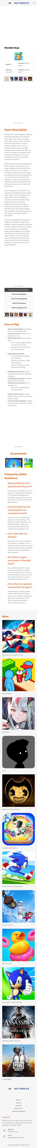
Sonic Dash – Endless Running (12, 1002)
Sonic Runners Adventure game (12, 886)
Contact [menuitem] (18, 1102)
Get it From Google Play (19, 299)
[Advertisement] (18, 25)
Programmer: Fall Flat (7, 925)
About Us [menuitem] (18, 1100)
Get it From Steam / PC (19, 308)
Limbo (4, 771)
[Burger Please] (18, 675)
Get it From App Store (19, 294)
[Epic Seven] (18, 713)
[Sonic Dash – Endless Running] (18, 983)
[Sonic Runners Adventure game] (18, 868)
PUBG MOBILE (7, 1079)
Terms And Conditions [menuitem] (18, 1111)
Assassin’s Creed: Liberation (11, 1041)
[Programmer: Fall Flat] (18, 906)
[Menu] (34, 3)
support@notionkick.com (16, 1137)
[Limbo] (18, 752)
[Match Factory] (18, 945)
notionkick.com (13, 1131)
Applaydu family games (10, 848)
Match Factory (7, 963)
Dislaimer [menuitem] (18, 1105)
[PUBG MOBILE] (18, 1060)
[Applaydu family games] (18, 829)
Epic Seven (5, 732)
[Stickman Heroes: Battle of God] (18, 636)
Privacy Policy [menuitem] (18, 1108)
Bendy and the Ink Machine (11, 809)
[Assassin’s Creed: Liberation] (18, 1022)
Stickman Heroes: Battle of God (12, 655)
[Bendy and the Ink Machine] (18, 790)
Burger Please (6, 693)
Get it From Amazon (19, 303)
